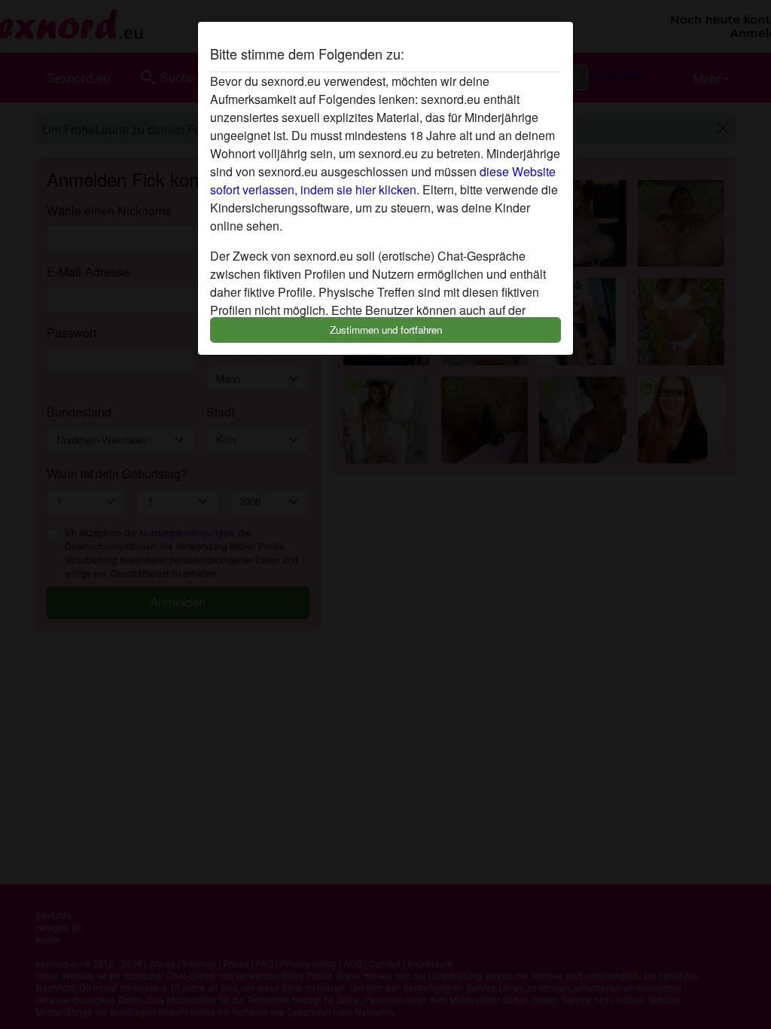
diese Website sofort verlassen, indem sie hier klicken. (383, 180)
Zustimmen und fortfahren (386, 329)
